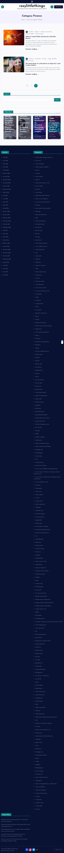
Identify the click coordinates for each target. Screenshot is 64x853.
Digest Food (38, 329)
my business (38, 589)
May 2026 (5, 163)
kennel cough (38, 523)
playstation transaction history (43, 640)
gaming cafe (38, 398)
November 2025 (7, 182)
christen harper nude (40, 271)
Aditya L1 (37, 31)
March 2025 (6, 208)
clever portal (38, 275)
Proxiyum (37, 656)
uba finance (38, 748)
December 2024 (7, 217)
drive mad (37, 338)
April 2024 (5, 236)
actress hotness (39, 176)
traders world (38, 742)
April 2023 (5, 275)
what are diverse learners (41, 777)
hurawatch (38, 485)
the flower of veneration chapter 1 (43, 723)
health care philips (40, 436)
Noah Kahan (38, 615)
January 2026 (6, 176)
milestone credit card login (42, 570)
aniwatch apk (38, 192)
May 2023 (5, 271)
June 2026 (5, 160)
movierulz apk (38, 583)
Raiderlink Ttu (38, 663)
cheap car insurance (40, 265)
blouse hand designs (40, 221)
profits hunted (38, 653)
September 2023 (7, 259)
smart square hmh (39, 694)
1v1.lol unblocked (39, 163)
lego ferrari (38, 542)
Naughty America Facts (41, 596)
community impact (39, 281)
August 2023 (6, 262)
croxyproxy (38, 300)
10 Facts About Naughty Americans (44, 157)
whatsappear (38, 780)
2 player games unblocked (41, 166)
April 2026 (5, 166)
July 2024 (5, 230)
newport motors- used (40, 609)
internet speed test (40, 504)
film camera (38, 367)
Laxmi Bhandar (39, 539)
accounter (37, 173)
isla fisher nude (39, 510)
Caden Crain (38, 240)
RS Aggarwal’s (38, 672)
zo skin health (38, 805)
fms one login (38, 382)
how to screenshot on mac (41, 481)
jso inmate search (39, 516)
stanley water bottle (40, 707)
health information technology (43, 446)
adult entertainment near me (42, 182)
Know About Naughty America (42, 529)
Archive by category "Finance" (34, 19)
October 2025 (6, 186)
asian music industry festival (42, 201)
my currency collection (40, 593)
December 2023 (7, 249)
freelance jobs (38, 389)
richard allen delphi (40, 669)
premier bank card (39, 644)
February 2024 (6, 243)
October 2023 (6, 255)
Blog (36, 217)
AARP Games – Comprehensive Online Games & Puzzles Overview (54, 125)
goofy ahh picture (39, 411)
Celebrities (38, 262)
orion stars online (39, 628)
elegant (37, 348)
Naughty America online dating (43, 605)
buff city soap (38, 230)
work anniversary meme (41, 793)
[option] (10, 127)
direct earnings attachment (42, 332)
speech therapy (39, 701)
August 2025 (6, 192)
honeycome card (39, 462)
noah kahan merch (40, 618)
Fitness (37, 376)
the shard (37, 726)
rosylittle (31, 31)
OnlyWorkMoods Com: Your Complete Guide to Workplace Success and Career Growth (9, 122)
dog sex (37, 335)
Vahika (37, 758)
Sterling (44, 58)
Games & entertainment (41, 395)
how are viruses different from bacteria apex (46, 468)
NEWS (37, 612)
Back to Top (58, 849)
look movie (38, 551)
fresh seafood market (40, 392)
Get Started (59, 6)
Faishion (37, 360)
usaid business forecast (41, 755)
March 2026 (6, 170)
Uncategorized (39, 751)
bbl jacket (37, 205)
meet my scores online (40, 561)
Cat (36, 252)
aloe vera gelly (39, 186)
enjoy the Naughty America (42, 351)
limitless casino (39, 545)
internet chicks (39, 501)
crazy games (38, 294)
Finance (37, 373)
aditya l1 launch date (46, 31)
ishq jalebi (38, 507)
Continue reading (31, 49)
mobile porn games (40, 574)
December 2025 (7, 179)
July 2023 (5, 265)
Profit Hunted (38, 650)
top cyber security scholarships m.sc (44, 736)
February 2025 (6, 211)
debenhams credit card (41, 313)
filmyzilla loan (39, 370)
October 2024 (6, 224)
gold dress (37, 405)
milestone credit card (40, 567)
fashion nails (38, 363)
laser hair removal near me (42, 532)
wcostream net (38, 774)
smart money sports (40, 691)
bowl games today (39, 224)
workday (37, 796)
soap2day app (38, 697)
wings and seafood (40, 786)
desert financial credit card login (43, 325)
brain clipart (38, 227)
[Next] (59, 112)
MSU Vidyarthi (39, 586)
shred (36, 682)
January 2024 (6, 246)
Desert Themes (10, 850)
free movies (38, 386)
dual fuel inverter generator (42, 341)
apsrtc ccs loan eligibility (41, 198)
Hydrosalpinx (38, 488)
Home (23, 19)
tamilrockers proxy (39, 713)
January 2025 (6, 214)
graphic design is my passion (42, 417)
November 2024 (7, 221)
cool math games (39, 284)
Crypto (37, 306)
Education (37, 344)
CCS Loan (37, 259)
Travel (36, 745)
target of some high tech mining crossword (46, 717)
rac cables (37, 659)
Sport (36, 704)
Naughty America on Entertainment (44, 602)
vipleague (37, 764)
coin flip (37, 278)
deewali (37, 319)
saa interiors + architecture (42, 675)
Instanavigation (39, 494)
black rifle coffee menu (41, 214)
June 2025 (5, 198)
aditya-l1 (37, 179)
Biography (38, 211)
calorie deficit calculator (41, 243)
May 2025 (5, 201)
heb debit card (39, 449)
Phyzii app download (40, 634)
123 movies (38, 160)
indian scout (38, 491)
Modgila (37, 577)
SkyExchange (38, 688)
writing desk (38, 799)
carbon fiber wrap (39, 249)
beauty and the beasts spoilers (43, 208)
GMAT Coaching (39, 402)
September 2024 (7, 227)
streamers (37, 710)
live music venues (39, 548)
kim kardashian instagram (41, 526)
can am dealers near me (41, 246)
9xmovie (37, 170)
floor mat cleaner (39, 379)
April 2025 (5, 205)
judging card (38, 520)
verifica (37, 761)
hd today (37, 430)
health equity (38, 440)
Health (37, 433)
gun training (38, 427)
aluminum (37, 189)
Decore (37, 316)
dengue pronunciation (40, 322)
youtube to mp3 (39, 802)
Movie (36, 580)
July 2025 (5, 195)
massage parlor (39, 558)
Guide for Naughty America (42, 424)
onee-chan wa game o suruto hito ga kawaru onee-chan (49, 621)
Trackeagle (38, 739)
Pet (36, 631)
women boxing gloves (40, 790)
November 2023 (7, 252)
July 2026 (5, 157)
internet (37, 497)
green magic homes (40, 421)
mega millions (38, 564)
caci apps (37, 236)
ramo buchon (38, 666)
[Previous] (56, 112)
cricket (37, 297)
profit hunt (38, 647)
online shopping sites (40, 624)
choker (37, 268)
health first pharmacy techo (42, 443)
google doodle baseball (41, 414)
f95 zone (37, 357)
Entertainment (39, 354)
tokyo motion (38, 732)
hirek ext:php (38, 456)
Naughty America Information (42, 599)
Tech (36, 720)
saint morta (38, 678)
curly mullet (38, 309)
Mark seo (7, 134)
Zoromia (37, 809)
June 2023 (5, 268)
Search (7, 94)
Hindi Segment (39, 452)
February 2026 (6, 173)
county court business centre (42, 290)
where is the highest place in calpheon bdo (46, 783)
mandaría (37, 555)
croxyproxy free (39, 303)
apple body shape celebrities (42, 195)
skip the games (39, 685)
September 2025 (7, 189)
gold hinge (38, 408)
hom (36, 459)
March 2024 (6, 240)
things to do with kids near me (42, 729)
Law (36, 535)
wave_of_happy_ (39, 771)
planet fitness (38, 637)
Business (37, 233)
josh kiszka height (39, 513)
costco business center (40, 287)
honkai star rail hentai (41, 465)
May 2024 (5, 233)
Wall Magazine (39, 767)
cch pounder (38, 58)
